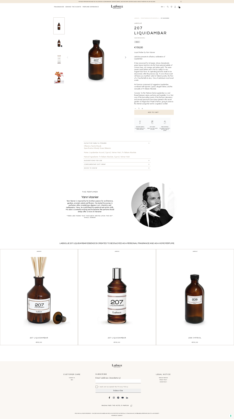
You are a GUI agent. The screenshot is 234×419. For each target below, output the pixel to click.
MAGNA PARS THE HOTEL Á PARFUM (115, 405)
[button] (67, 57)
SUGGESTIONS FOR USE (93, 160)
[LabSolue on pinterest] (118, 398)
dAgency (120, 415)
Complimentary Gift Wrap (95, 164)
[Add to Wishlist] (147, 108)
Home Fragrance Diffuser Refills (150, 18)
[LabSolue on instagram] (114, 398)
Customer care (71, 374)
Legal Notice (163, 374)
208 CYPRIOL (194, 338)
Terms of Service (163, 377)
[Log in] (175, 7)
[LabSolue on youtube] (122, 398)
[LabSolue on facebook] (109, 398)
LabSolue (136, 18)
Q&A (72, 379)
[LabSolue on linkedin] (127, 398)
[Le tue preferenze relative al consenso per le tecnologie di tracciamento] (231, 416)
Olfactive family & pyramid (95, 143)
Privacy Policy (163, 379)
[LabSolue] (117, 7)
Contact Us (72, 377)
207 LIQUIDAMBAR (39, 338)
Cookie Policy (163, 381)
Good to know (90, 168)
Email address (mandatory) (108, 378)
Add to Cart (153, 112)
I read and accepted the (113, 387)
